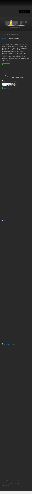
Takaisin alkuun (24, 11)
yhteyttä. (7, 60)
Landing (4, 38)
